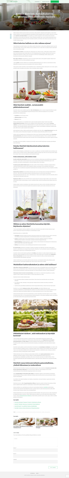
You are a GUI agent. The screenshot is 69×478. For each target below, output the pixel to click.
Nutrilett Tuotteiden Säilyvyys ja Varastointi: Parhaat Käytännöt (27, 404)
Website (15, 459)
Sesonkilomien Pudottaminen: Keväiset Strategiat (47, 423)
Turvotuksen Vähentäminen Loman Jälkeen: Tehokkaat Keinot (24, 423)
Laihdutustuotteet (34, 20)
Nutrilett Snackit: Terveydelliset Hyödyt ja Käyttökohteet (26, 406)
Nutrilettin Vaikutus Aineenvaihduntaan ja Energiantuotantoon (27, 408)
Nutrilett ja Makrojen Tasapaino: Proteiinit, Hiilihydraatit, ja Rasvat (28, 402)
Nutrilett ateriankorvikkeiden (25, 395)
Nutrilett (45, 387)
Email (14, 453)
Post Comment (53, 467)
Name (14, 447)
